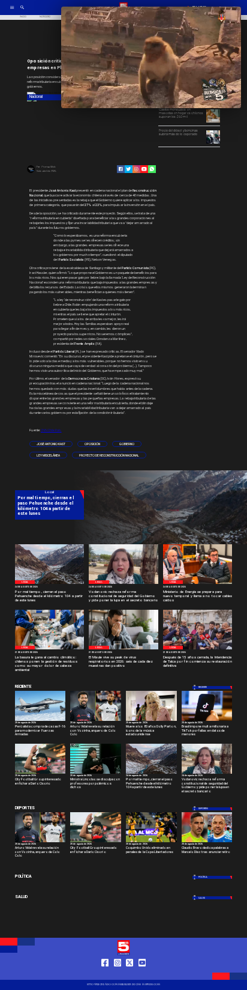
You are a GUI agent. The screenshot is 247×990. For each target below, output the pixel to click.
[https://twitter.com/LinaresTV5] (129, 974)
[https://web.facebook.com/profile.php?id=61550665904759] (105, 974)
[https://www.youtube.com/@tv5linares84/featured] (144, 169)
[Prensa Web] (31, 172)
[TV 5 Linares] (22, 11)
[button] (51, 444)
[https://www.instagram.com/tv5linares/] (136, 169)
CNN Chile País (51, 430)
